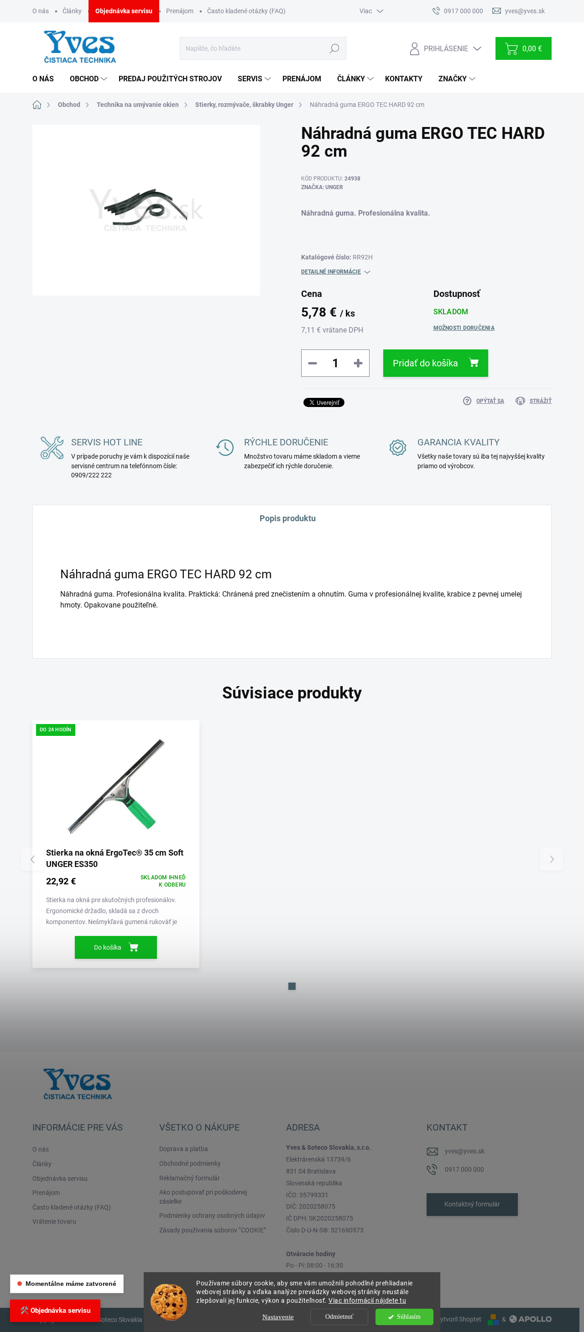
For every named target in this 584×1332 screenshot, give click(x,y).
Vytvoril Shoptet (458, 1319)
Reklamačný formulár (189, 1178)
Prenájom (179, 11)
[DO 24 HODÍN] (116, 786)
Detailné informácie (331, 272)
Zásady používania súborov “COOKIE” (212, 1230)
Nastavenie (278, 1317)
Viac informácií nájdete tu (367, 1300)
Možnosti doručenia (464, 328)
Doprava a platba (183, 1148)
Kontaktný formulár (472, 1204)
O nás (40, 11)
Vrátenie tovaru (54, 1221)
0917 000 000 (464, 1169)
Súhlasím (409, 1316)
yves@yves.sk (465, 1151)
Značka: (322, 187)
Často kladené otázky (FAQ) (246, 11)
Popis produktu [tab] (288, 518)
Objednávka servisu (123, 11)
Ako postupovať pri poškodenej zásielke (203, 1197)
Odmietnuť (339, 1316)
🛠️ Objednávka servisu (55, 1310)
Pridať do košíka (425, 363)
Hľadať (334, 48)
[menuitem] (46, 79)
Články (72, 11)
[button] (292, 986)
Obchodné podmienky (190, 1163)
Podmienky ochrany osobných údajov (212, 1215)
